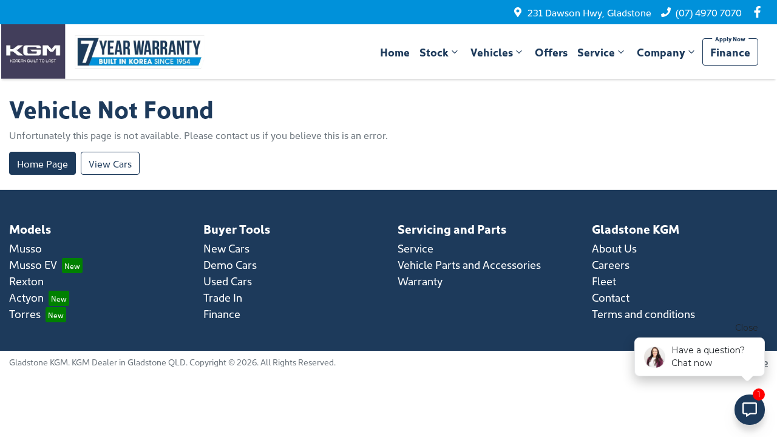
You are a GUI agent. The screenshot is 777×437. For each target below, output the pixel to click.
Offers (551, 51)
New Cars (226, 248)
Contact (610, 297)
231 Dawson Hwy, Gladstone (589, 12)
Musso (25, 248)
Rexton (26, 280)
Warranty (420, 280)
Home (395, 51)
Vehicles (491, 51)
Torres (25, 313)
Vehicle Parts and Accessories (469, 264)
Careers (610, 264)
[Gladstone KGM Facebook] (760, 12)
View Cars (110, 163)
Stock (434, 51)
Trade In (222, 297)
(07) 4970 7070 (709, 12)
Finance (730, 51)
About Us (614, 248)
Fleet (604, 280)
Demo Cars (230, 264)
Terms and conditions (643, 313)
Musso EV (33, 264)
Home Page (42, 163)
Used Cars (227, 280)
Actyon (26, 297)
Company (661, 51)
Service (596, 51)
